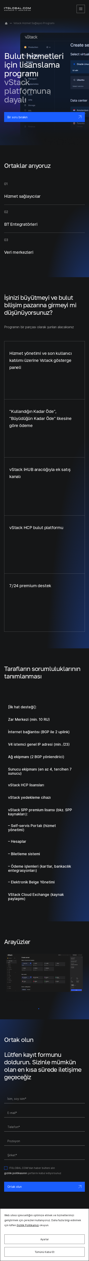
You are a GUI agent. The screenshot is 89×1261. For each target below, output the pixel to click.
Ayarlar (44, 1239)
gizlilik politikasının (15, 1173)
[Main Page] (6, 23)
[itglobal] (17, 9)
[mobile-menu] (81, 9)
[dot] (38, 1008)
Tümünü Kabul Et (44, 1252)
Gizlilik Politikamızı (28, 1225)
